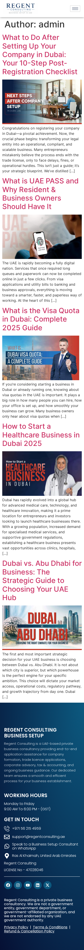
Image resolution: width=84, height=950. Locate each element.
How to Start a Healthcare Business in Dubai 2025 (41, 435)
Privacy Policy (16, 927)
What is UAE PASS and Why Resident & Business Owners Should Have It (40, 193)
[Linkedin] (38, 885)
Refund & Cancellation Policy (29, 931)
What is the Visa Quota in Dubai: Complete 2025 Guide (41, 319)
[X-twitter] (47, 885)
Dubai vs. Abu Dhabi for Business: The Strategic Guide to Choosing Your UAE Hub (42, 580)
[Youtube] (28, 885)
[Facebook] (8, 885)
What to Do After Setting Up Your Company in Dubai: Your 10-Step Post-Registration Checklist (40, 54)
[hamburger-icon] (75, 8)
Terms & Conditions (50, 927)
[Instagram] (18, 885)
